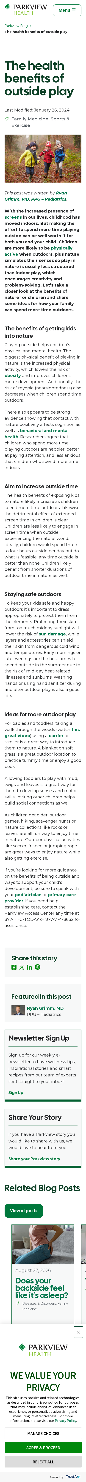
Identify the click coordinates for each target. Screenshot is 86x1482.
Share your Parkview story (34, 1158)
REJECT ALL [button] (43, 1461)
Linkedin (29, 967)
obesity (13, 375)
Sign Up (15, 1092)
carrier (56, 735)
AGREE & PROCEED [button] (43, 1447)
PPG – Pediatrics (49, 199)
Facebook (14, 967)
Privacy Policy (65, 1420)
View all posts (23, 1210)
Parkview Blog (16, 26)
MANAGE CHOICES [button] (43, 1433)
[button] (78, 1332)
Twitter (21, 967)
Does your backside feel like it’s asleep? (41, 1288)
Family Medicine (29, 119)
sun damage (52, 634)
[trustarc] (72, 1477)
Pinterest (38, 967)
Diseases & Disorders (39, 1303)
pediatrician (28, 894)
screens (13, 217)
